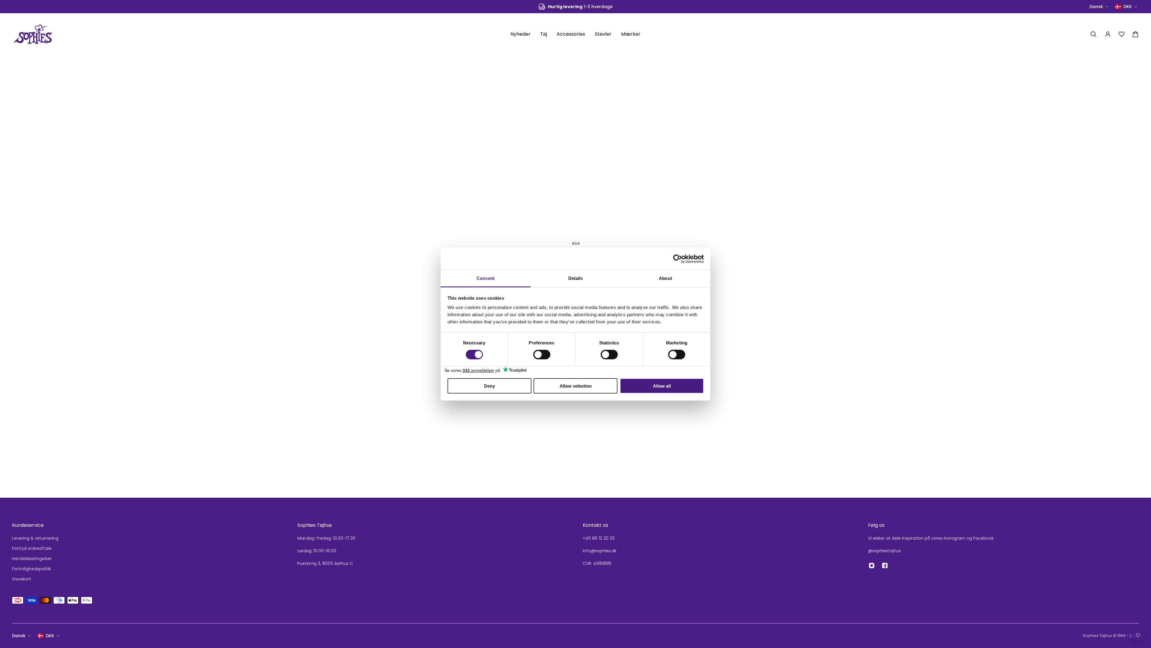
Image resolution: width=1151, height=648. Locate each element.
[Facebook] (884, 565)
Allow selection (576, 385)
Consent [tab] (486, 278)
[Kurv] (1135, 34)
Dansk (18, 636)
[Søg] (1093, 34)
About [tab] (665, 278)
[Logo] (33, 34)
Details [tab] (575, 278)
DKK (50, 636)
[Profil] (1108, 34)
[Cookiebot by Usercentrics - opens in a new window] (677, 258)
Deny (489, 385)
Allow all (662, 385)
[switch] (541, 354)
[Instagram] (871, 565)
